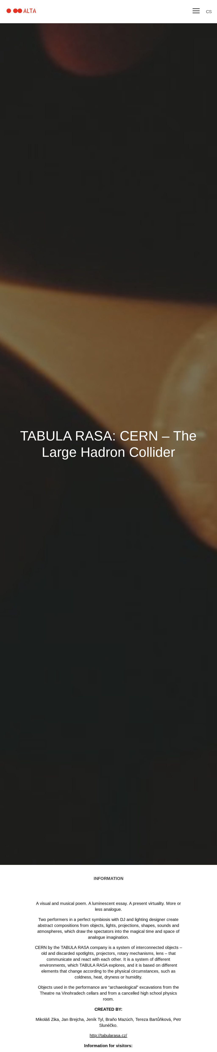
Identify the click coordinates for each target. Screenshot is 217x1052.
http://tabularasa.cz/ (108, 1035)
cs (209, 11)
